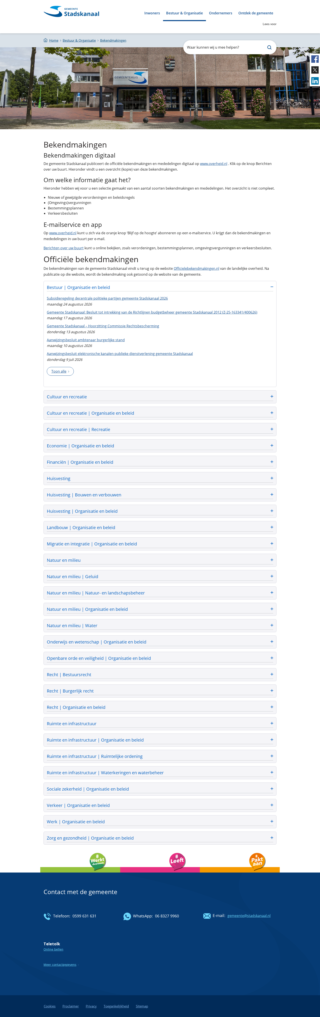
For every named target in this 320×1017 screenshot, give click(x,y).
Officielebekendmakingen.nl (196, 268)
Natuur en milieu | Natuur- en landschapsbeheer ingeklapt (160, 592)
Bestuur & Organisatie (184, 13)
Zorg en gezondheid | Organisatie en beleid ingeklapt (160, 837)
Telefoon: (61, 916)
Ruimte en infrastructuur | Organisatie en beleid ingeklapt (160, 739)
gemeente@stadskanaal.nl (249, 915)
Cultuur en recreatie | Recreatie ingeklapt (160, 429)
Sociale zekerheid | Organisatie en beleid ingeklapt (160, 788)
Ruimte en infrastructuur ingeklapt (160, 723)
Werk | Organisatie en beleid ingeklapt (160, 821)
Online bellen (53, 949)
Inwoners (152, 13)
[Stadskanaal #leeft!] (160, 873)
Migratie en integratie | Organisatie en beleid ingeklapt (160, 543)
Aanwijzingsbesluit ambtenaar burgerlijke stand (86, 340)
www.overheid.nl (213, 163)
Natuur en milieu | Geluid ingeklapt (160, 576)
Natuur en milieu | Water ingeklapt (160, 625)
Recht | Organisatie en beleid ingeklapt (160, 707)
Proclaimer (70, 1006)
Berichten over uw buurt (64, 248)
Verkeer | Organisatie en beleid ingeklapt (160, 805)
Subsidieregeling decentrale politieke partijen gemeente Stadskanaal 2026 (107, 298)
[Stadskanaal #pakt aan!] (240, 873)
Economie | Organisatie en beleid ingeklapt (160, 445)
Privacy (91, 1006)
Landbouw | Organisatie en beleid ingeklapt (160, 527)
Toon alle (58, 371)
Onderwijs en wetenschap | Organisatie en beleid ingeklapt (160, 641)
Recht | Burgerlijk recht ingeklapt (160, 690)
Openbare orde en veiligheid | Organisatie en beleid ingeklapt (160, 657)
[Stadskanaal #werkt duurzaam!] (80, 873)
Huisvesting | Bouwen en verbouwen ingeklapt (160, 494)
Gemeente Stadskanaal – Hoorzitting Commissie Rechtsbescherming (103, 326)
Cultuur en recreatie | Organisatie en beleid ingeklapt (160, 412)
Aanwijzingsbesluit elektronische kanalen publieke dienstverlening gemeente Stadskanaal (120, 353)
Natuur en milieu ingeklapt (160, 559)
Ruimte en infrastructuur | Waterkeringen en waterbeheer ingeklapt (160, 772)
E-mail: (219, 915)
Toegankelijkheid (116, 1006)
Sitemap (142, 1006)
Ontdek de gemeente (255, 13)
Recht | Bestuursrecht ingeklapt (160, 674)
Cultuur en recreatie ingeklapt (160, 396)
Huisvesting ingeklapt (160, 478)
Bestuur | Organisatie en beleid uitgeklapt (160, 287)
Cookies (50, 1006)
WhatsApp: (143, 916)
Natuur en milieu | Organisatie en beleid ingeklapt (160, 608)
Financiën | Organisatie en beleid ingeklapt (160, 461)
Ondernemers (220, 13)
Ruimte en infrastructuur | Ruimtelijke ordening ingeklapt (160, 756)
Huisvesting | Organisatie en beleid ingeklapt (160, 510)
